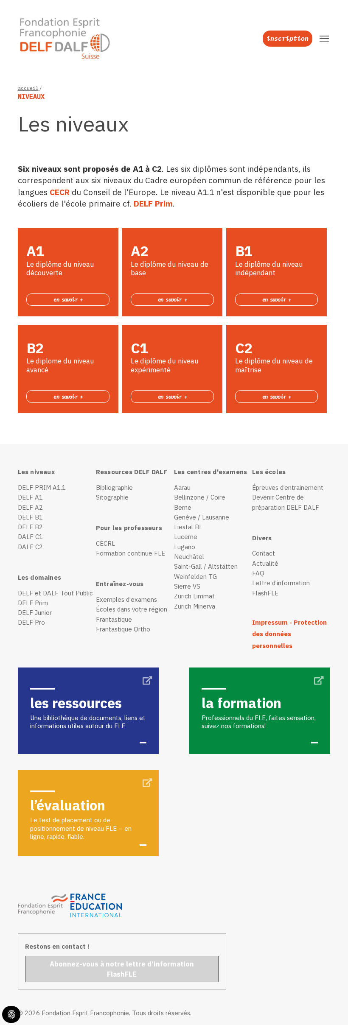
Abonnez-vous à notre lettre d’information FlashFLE (122, 969)
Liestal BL (188, 527)
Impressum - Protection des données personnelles (289, 634)
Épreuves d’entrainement (287, 487)
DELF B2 (30, 527)
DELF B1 (30, 517)
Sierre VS (187, 586)
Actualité (265, 563)
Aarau (182, 487)
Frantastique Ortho (123, 629)
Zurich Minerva (194, 606)
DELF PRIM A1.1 (42, 487)
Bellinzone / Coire (199, 497)
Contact (263, 553)
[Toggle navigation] (324, 38)
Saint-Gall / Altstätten (206, 566)
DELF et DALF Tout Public (55, 593)
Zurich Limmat (194, 596)
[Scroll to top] (327, 1004)
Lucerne (185, 537)
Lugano (184, 547)
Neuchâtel (189, 557)
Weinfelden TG (195, 577)
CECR (61, 192)
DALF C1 (30, 537)
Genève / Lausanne (201, 517)
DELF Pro (31, 622)
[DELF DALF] (59, 38)
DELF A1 (30, 497)
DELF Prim (153, 203)
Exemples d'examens (126, 599)
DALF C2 (30, 547)
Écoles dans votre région (131, 609)
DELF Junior (35, 613)
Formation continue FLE (130, 553)
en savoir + (67, 299)
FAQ (258, 573)
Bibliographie (114, 487)
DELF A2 (30, 507)
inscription (288, 38)
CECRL (105, 543)
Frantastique (114, 619)
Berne (182, 507)
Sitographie (112, 497)
